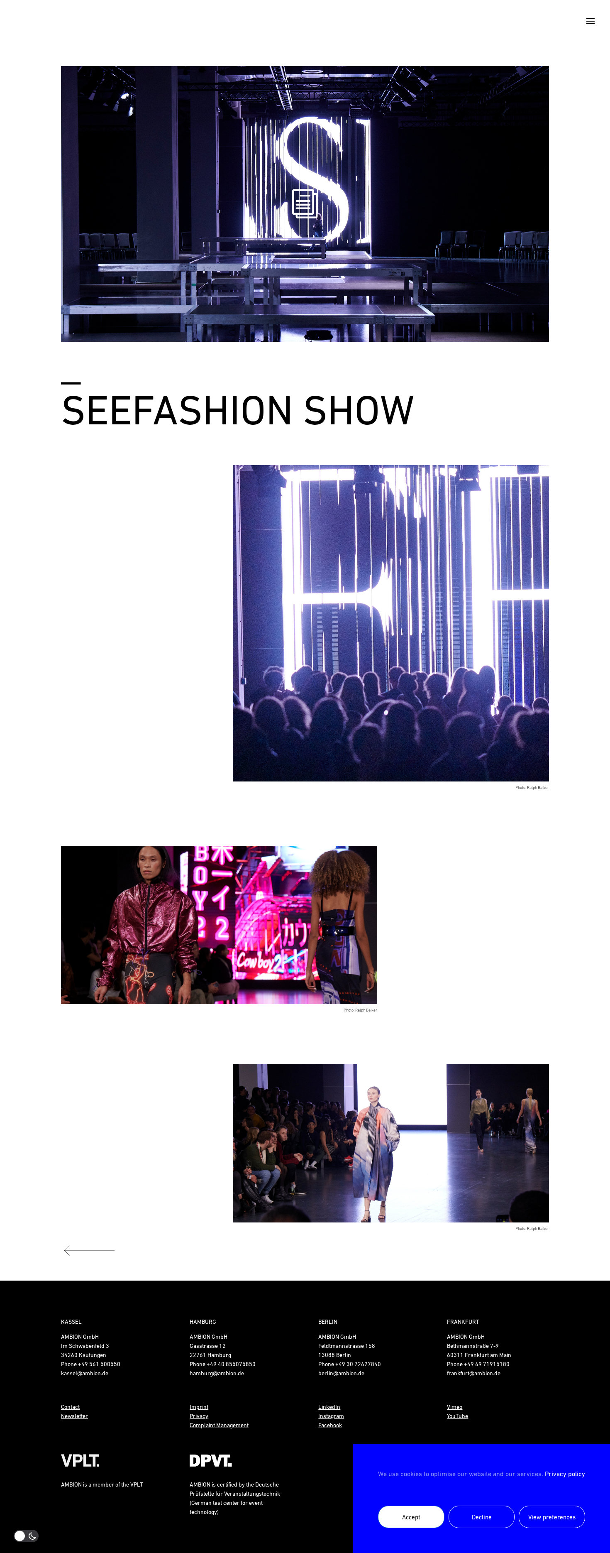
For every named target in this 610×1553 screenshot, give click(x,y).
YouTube (457, 1416)
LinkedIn (329, 1407)
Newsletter (74, 1416)
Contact (70, 1407)
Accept (411, 1517)
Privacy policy (565, 1473)
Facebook (330, 1425)
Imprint (199, 1407)
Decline (482, 1517)
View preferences (552, 1517)
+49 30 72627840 (358, 1364)
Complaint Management (219, 1425)
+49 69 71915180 (487, 1364)
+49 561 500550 (99, 1364)
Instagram (331, 1416)
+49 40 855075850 (231, 1364)
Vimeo (454, 1407)
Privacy (199, 1416)
